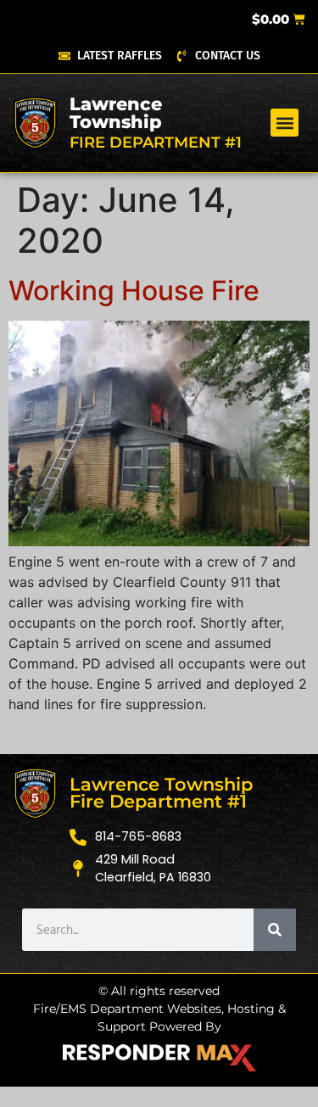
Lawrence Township (116, 112)
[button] (284, 123)
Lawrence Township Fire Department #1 (161, 793)
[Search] (275, 930)
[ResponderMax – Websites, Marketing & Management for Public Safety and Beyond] (159, 1057)
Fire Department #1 (156, 142)
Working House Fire (133, 290)
